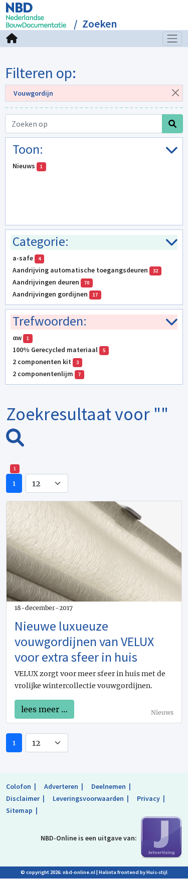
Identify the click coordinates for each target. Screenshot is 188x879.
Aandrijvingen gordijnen (55, 294)
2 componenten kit (46, 361)
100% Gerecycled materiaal (59, 349)
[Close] (175, 92)
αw (21, 337)
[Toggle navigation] (172, 39)
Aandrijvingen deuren (51, 281)
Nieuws (28, 165)
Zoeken (99, 24)
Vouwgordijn (33, 93)
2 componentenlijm (47, 373)
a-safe (27, 257)
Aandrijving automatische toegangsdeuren (85, 269)
